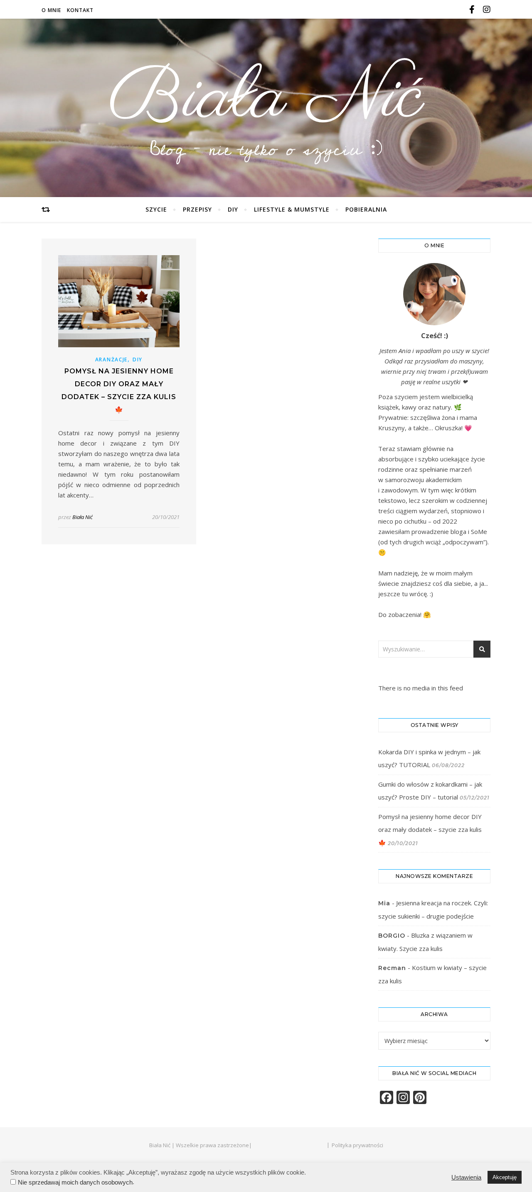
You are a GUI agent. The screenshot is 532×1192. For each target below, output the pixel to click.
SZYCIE (156, 209)
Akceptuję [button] (505, 1177)
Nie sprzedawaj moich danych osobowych (75, 1182)
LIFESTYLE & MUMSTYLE (292, 209)
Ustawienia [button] (466, 1177)
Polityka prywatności (357, 1145)
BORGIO (391, 935)
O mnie (51, 10)
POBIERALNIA (366, 209)
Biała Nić (266, 98)
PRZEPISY (197, 209)
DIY (233, 209)
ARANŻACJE (111, 359)
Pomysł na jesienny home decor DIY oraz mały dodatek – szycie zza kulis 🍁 (430, 829)
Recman (392, 968)
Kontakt (80, 10)
